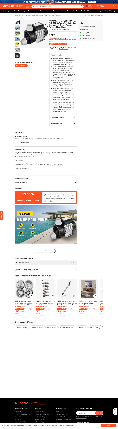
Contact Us (18, 411)
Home (16, 15)
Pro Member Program (41, 417)
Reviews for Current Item (44, 164)
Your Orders (18, 417)
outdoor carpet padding (66, 327)
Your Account (18, 419)
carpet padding (51, 327)
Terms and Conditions (62, 414)
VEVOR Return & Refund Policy (23, 414)
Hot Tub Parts (48, 15)
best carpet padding (37, 327)
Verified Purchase (57, 164)
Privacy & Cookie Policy (81, 418)
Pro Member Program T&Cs (63, 419)
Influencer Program (40, 422)
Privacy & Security (60, 417)
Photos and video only (21, 168)
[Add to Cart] (31, 296)
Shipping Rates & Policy (21, 422)
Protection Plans (39, 411)
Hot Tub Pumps (57, 15)
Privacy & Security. (69, 425)
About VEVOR (59, 411)
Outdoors (21, 15)
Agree (108, 425)
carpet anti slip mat (22, 327)
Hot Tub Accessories (38, 15)
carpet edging (82, 327)
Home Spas (28, 15)
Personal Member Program (42, 414)
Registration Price (60, 422)
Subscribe (99, 413)
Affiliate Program (39, 419)
